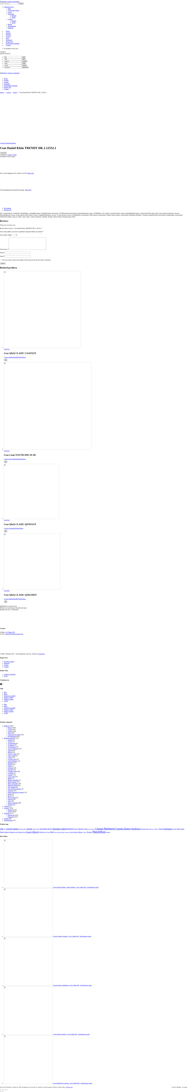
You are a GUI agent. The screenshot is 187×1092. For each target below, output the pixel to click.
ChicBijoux (135, 828)
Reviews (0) (7, 210)
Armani (34, 829)
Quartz (55, 832)
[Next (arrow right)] (3, 1091)
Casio (5, 459)
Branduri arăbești (60, 829)
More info (31, 173)
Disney (156, 829)
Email (2, 256)
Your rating (4, 235)
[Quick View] (5, 361)
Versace (89, 832)
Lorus (16, 832)
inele (24, 63)
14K (24, 57)
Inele (178, 829)
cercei (24, 65)
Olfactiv (35, 832)
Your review (4, 249)
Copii (153, 829)
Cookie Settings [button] (176, 1087)
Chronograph (144, 829)
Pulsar (48, 832)
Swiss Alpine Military (76, 832)
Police (45, 832)
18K (24, 59)
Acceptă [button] (184, 1087)
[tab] (95, 208)
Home (2, 92)
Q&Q (17, 357)
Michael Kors (22, 832)
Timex (84, 832)
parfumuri (25, 67)
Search (21, 3)
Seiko (62, 832)
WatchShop (12, 143)
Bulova (76, 829)
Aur (38, 829)
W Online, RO (10, 632)
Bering (50, 829)
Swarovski (67, 832)
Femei (15, 92)
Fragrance (168, 829)
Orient (41, 832)
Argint (29, 829)
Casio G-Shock (91, 829)
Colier (150, 829)
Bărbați (80, 829)
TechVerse (41, 654)
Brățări (71, 829)
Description (7, 208)
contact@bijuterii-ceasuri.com (14, 634)
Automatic (43, 829)
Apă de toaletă (22, 829)
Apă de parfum (12, 829)
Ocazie (28, 832)
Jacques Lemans (9, 832)
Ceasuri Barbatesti (9, 357)
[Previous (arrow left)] (1, 1091)
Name (2, 252)
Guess (174, 829)
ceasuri (25, 61)
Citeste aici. (69, 1087)
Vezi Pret (3, 153)
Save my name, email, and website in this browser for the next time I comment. (26, 260)
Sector (59, 832)
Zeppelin (108, 832)
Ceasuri (8, 92)
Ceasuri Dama (4, 143)
